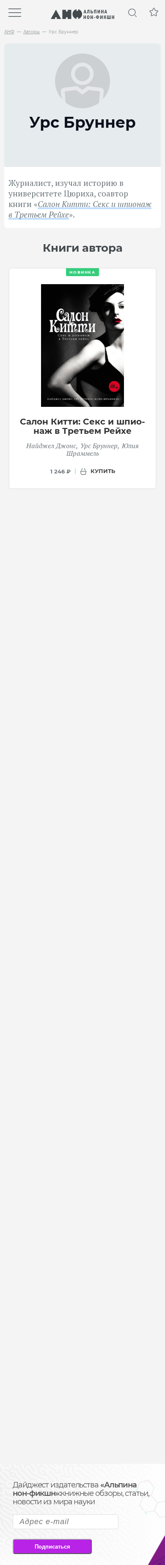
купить (103, 471)
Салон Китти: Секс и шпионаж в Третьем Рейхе (82, 426)
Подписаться (52, 1546)
